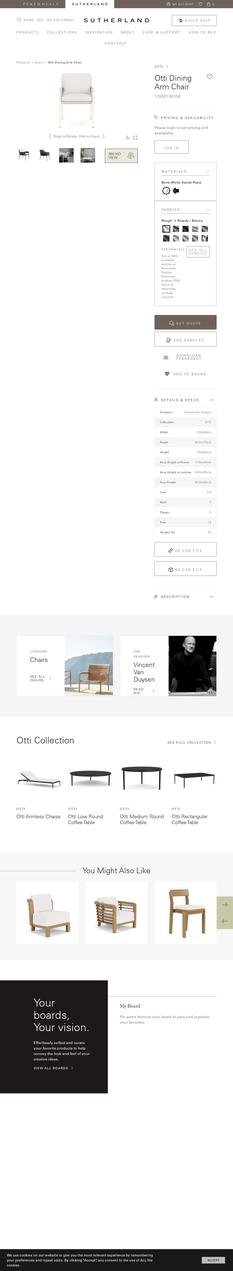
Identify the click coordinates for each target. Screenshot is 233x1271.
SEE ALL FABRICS (198, 251)
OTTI (158, 67)
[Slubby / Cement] (176, 229)
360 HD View (114, 155)
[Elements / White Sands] (185, 238)
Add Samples (189, 340)
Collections (62, 32)
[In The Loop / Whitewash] (205, 229)
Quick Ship (197, 20)
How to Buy (203, 32)
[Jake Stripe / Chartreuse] (195, 238)
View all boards (51, 1068)
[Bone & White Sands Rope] (166, 191)
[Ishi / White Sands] (176, 238)
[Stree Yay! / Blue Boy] (166, 238)
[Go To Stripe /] (205, 238)
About (128, 32)
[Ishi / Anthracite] (185, 229)
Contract (117, 43)
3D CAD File (189, 570)
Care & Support (162, 32)
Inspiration (99, 32)
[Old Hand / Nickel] (195, 229)
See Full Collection (189, 743)
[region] (116, 913)
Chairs (39, 62)
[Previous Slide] (225, 921)
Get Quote (189, 323)
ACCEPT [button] (213, 1260)
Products (28, 32)
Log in (171, 148)
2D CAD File (189, 551)
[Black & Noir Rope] (176, 191)
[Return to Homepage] (116, 20)
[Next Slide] (225, 904)
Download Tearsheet (189, 357)
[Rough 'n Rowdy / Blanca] (166, 229)
